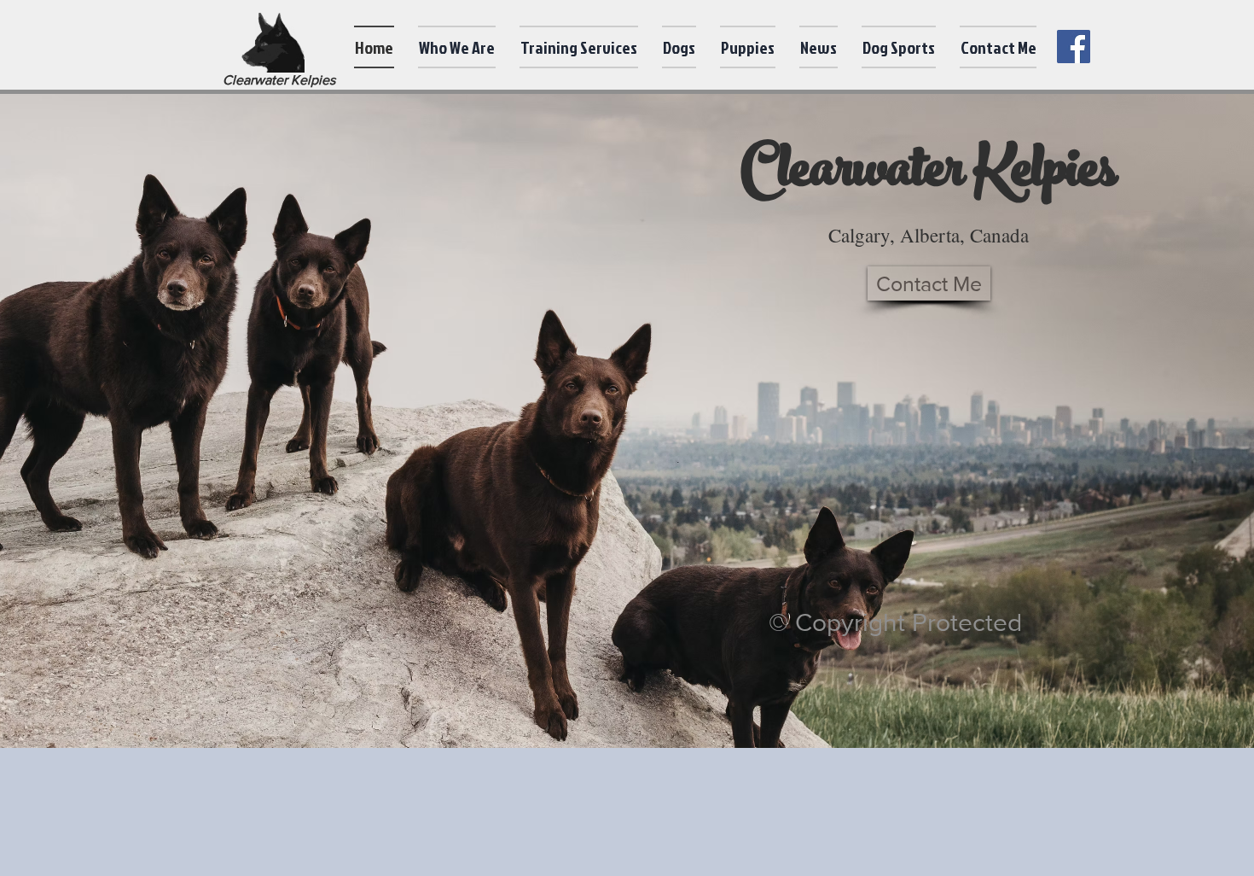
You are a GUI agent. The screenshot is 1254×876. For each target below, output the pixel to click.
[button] (457, 47)
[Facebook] (1073, 46)
